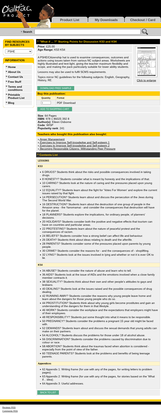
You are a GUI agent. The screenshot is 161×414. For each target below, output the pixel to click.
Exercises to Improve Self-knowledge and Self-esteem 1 (74, 142)
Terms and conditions (15, 88)
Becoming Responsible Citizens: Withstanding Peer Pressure (77, 148)
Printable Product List (16, 96)
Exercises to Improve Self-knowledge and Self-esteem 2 (74, 145)
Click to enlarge (146, 80)
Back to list (48, 392)
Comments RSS (10, 411)
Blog (11, 102)
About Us (14, 71)
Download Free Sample (55, 88)
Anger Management (52, 139)
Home (12, 67)
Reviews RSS (9, 407)
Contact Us (15, 76)
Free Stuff (14, 81)
